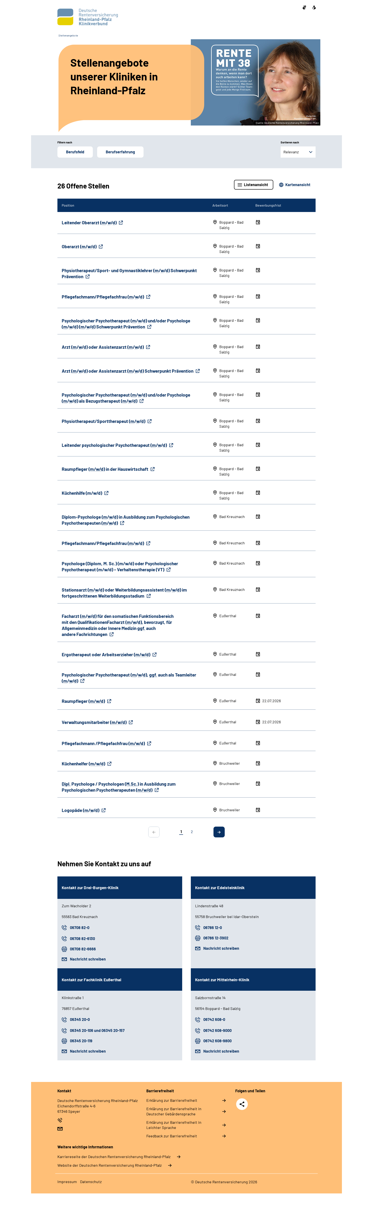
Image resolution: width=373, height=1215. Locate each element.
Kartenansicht (297, 184)
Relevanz (291, 152)
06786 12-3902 (215, 938)
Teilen (242, 1104)
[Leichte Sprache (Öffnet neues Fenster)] (314, 8)
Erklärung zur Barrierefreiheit (171, 1100)
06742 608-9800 (217, 1040)
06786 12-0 (212, 927)
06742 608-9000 (217, 1030)
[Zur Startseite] (86, 17)
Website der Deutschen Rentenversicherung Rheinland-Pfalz (109, 1165)
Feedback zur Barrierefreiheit (171, 1135)
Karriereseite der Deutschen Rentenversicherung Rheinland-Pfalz (114, 1156)
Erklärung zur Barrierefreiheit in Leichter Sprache (173, 1125)
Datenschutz (91, 1181)
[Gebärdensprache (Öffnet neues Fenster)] (304, 8)
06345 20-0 (80, 1019)
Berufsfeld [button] (75, 151)
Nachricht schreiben (88, 959)
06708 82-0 (79, 927)
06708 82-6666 (83, 949)
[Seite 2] (219, 832)
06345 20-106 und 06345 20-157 (97, 1030)
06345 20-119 (81, 1040)
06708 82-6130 (82, 938)
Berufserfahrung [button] (120, 151)
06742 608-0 (214, 1019)
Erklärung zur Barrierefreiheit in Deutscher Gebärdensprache (173, 1111)
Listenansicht (256, 184)
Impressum (67, 1181)
